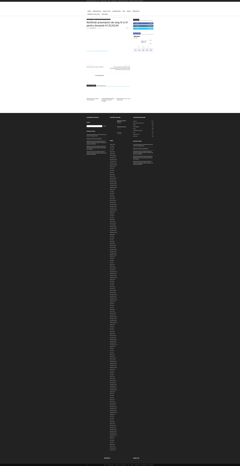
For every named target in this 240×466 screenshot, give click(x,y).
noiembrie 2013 (113, 431)
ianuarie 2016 (113, 382)
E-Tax (98, 0)
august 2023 (112, 211)
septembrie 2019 (113, 299)
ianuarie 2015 (113, 404)
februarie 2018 (113, 335)
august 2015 (112, 391)
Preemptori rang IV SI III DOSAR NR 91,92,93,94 (97, 51)
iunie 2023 (112, 215)
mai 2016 (112, 374)
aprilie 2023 (112, 219)
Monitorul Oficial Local (94, 14)
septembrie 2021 (113, 254)
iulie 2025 (112, 168)
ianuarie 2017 (113, 359)
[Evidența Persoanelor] (113, 128)
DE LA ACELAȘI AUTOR (101, 85)
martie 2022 (112, 243)
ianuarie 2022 (113, 247)
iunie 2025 (112, 170)
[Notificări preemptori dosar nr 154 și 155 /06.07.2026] (123, 93)
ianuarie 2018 (113, 337)
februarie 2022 (113, 245)
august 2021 (112, 256)
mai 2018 (112, 329)
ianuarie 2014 (113, 427)
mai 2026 (112, 150)
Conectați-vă (150, 25)
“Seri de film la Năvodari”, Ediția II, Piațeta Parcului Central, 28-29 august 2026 (96, 135)
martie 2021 (112, 266)
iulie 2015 (112, 393)
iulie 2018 (112, 326)
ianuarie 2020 (113, 292)
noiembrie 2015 (113, 386)
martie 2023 (112, 221)
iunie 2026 (112, 148)
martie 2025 (112, 176)
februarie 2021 (113, 268)
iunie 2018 (112, 328)
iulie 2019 (112, 303)
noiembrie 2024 (113, 183)
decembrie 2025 (113, 159)
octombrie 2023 (113, 208)
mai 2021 (112, 262)
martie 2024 (112, 198)
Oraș (123, 11)
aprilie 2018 (112, 331)
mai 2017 (112, 352)
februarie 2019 (113, 313)
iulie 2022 (112, 236)
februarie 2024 (113, 200)
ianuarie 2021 (113, 269)
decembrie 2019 (113, 294)
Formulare (119, 132)
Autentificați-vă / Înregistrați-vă (92, 0)
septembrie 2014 (113, 412)
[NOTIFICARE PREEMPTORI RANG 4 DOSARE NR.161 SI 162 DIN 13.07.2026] (108, 93)
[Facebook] (88, 31)
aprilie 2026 (112, 151)
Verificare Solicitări (103, 0)
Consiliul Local (107, 11)
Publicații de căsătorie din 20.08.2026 (94, 138)
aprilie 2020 (112, 286)
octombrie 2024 (113, 185)
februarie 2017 (113, 358)
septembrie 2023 (113, 210)
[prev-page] (87, 103)
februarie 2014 (113, 425)
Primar (89, 11)
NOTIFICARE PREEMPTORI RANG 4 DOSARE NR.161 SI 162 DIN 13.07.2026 (108, 100)
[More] (99, 31)
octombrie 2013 (113, 433)
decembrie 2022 (113, 226)
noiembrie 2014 (113, 408)
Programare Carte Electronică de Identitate (136, 0)
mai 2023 (112, 217)
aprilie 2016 (112, 376)
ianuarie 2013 (113, 449)
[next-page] (89, 103)
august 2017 (112, 346)
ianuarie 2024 (113, 202)
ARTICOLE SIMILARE (91, 85)
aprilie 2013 (112, 444)
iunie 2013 (112, 440)
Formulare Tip (136, 11)
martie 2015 (112, 401)
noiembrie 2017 (113, 341)
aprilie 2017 (112, 354)
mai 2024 (112, 195)
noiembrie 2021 (113, 251)
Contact (129, 11)
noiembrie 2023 (113, 206)
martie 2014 (112, 423)
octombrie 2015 (113, 388)
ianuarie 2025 (113, 180)
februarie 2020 (113, 290)
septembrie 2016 (113, 367)
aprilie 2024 (112, 196)
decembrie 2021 (113, 249)
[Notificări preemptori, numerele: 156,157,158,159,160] (93, 93)
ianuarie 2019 (113, 314)
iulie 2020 (112, 281)
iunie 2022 (112, 238)
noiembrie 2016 (113, 363)
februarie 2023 (113, 223)
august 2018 (112, 324)
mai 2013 (112, 442)
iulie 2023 (112, 213)
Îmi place (150, 23)
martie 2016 (112, 378)
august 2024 (112, 189)
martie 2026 (112, 153)
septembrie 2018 (113, 322)
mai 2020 (112, 284)
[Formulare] (113, 134)
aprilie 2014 (112, 421)
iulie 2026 (112, 146)
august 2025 (112, 166)
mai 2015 (112, 397)
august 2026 (112, 144)
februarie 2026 (113, 155)
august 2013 (112, 436)
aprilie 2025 (112, 174)
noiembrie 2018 (113, 318)
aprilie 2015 (112, 399)
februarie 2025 (113, 178)
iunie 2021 (112, 260)
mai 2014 (112, 419)
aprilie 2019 (112, 309)
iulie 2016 (112, 371)
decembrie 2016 (113, 361)
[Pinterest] (93, 31)
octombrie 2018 (113, 320)
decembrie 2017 (113, 339)
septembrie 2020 (113, 277)
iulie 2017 (112, 348)
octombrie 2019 (113, 298)
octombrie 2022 (113, 230)
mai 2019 (112, 307)
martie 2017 (112, 356)
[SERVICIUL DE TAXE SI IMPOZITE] (113, 122)
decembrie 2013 (113, 429)
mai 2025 (112, 172)
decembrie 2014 (113, 406)
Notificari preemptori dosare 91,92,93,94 (95, 67)
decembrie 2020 (113, 271)
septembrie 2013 (113, 434)
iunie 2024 (112, 193)
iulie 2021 (112, 258)
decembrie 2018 (113, 316)
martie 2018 (112, 333)
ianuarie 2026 (113, 157)
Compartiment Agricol (94, 17)
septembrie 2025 (113, 165)
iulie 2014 (112, 416)
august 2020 (112, 279)
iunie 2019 (112, 305)
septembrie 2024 (113, 187)
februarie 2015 (113, 403)
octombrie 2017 (113, 343)
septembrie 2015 (113, 389)
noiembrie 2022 (113, 228)
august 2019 (112, 301)
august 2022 (112, 234)
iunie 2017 (112, 350)
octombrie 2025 (113, 163)
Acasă (88, 17)
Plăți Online (105, 14)
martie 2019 (112, 311)
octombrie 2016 (113, 365)
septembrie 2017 (113, 344)
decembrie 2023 (113, 204)
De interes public (116, 11)
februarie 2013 (113, 448)
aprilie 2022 (112, 241)
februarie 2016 (113, 380)
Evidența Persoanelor (121, 126)
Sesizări (109, 0)
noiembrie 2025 (113, 161)
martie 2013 (112, 446)
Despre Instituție (97, 11)
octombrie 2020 (113, 275)
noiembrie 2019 (113, 296)
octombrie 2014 (113, 410)
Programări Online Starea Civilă (123, 0)
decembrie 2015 (113, 384)
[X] (91, 31)
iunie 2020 (112, 283)
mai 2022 (112, 239)
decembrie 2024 (113, 181)
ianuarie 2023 (113, 225)
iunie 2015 (112, 395)
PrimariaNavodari (99, 75)
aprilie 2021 (112, 264)
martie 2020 (112, 288)
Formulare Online (114, 0)
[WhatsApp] (96, 31)
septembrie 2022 (113, 232)
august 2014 (112, 414)
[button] (151, 11)
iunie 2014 (112, 418)
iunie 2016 (112, 373)
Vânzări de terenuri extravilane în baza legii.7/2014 (108, 17)
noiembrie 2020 (113, 273)
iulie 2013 (112, 438)
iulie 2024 (112, 191)
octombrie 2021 (113, 253)
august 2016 (112, 369)
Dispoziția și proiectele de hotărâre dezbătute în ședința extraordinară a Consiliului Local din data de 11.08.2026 (96, 148)
